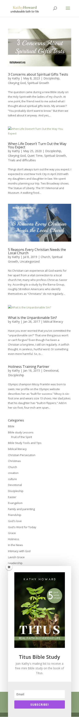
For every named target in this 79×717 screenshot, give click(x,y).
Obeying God (17, 83)
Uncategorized (30, 261)
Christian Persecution (21, 455)
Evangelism (15, 503)
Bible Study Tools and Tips (25, 443)
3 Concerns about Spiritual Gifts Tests (38, 74)
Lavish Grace (16, 557)
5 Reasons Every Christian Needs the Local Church (37, 251)
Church (45, 257)
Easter (12, 497)
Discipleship (51, 78)
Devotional (50, 370)
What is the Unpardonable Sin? (32, 317)
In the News (15, 545)
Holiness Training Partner (28, 366)
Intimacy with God (19, 551)
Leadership (15, 563)
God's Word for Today (22, 527)
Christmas (14, 461)
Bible (11, 426)
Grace (12, 533)
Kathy (16, 78)
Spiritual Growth (38, 83)
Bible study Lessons (20, 432)
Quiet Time (35, 156)
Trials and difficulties (22, 160)
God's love (15, 521)
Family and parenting (21, 509)
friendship (14, 515)
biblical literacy (53, 322)
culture (12, 479)
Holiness (13, 539)
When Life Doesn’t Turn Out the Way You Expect (37, 145)
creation (13, 473)
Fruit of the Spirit (21, 437)
